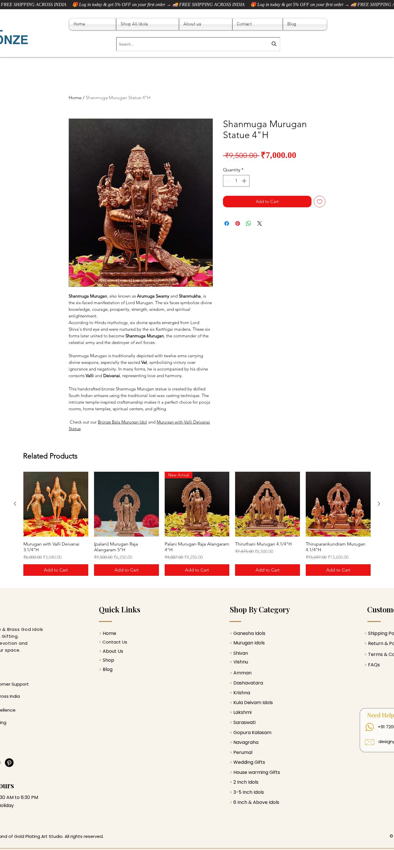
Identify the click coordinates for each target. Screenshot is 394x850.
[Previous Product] (15, 503)
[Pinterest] (9, 762)
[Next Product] (379, 503)
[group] (197, 523)
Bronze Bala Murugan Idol (122, 422)
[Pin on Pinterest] (237, 223)
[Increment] (245, 180)
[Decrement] (228, 180)
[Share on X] (259, 223)
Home (75, 97)
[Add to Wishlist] (320, 202)
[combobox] (198, 44)
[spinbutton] (236, 180)
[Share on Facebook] (226, 223)
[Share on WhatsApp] (248, 223)
